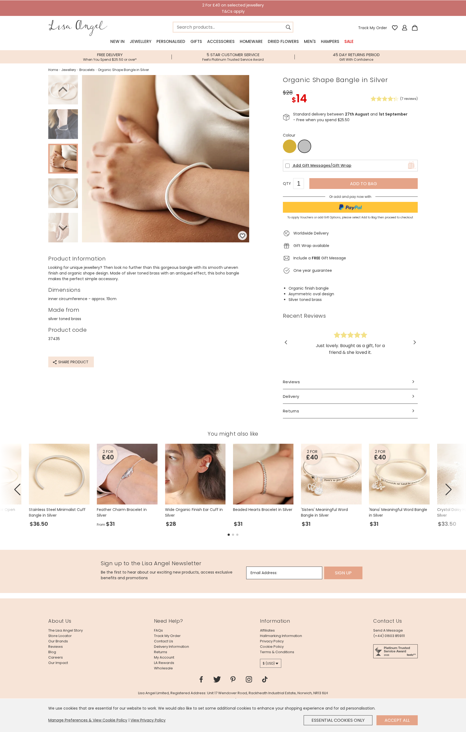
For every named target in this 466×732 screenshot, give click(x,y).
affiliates (267, 630)
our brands (58, 641)
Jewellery (140, 41)
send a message (388, 630)
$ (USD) (269, 663)
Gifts (196, 41)
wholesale (163, 668)
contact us (163, 641)
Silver (304, 146)
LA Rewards (164, 662)
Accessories (221, 41)
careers (55, 657)
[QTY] (301, 184)
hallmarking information (281, 635)
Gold (290, 146)
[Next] (63, 227)
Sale (349, 41)
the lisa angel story (65, 630)
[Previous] (63, 90)
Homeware (251, 41)
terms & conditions (277, 652)
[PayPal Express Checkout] (350, 207)
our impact (58, 662)
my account (164, 657)
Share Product (72, 362)
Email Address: (264, 572)
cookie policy (272, 646)
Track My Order (372, 27)
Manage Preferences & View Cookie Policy (87, 720)
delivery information (171, 646)
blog (52, 652)
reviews (55, 646)
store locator (60, 635)
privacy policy (272, 641)
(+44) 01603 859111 (389, 635)
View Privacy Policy (148, 720)
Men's (310, 41)
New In (117, 41)
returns (160, 652)
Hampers (330, 41)
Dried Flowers (283, 41)
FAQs (158, 630)
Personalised (170, 41)
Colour (289, 135)
